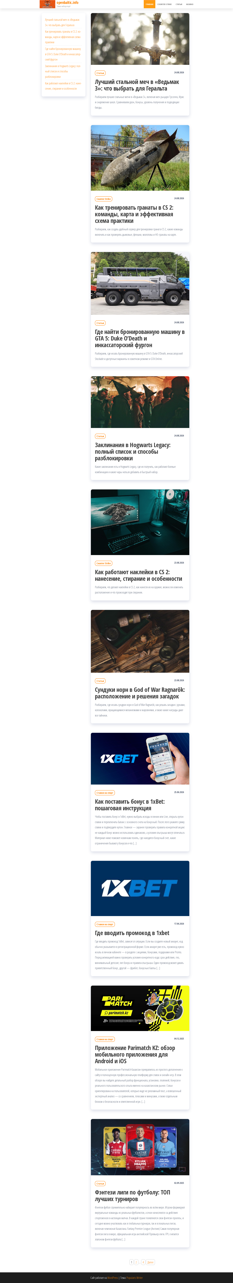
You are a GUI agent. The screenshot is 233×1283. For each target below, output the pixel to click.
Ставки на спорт (105, 792)
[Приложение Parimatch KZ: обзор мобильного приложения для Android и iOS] (140, 1008)
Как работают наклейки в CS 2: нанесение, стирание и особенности (138, 575)
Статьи (179, 4)
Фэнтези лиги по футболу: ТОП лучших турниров (132, 1195)
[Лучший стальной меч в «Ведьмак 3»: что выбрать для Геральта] (140, 39)
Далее (150, 1262)
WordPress (112, 1278)
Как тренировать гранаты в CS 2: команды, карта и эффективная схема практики (134, 214)
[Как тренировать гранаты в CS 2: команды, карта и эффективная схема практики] (140, 157)
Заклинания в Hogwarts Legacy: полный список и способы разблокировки (133, 451)
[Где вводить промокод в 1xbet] (140, 888)
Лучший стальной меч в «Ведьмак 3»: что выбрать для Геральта (137, 84)
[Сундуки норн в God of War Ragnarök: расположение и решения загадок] (140, 641)
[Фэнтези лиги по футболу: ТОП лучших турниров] (140, 1147)
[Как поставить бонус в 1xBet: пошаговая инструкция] (140, 758)
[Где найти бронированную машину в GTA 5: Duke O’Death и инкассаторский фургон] (140, 283)
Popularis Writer (134, 1278)
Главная (149, 4)
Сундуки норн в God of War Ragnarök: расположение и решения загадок (140, 692)
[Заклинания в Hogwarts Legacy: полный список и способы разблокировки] (140, 402)
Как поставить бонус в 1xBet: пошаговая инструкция (130, 804)
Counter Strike (164, 4)
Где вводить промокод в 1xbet (132, 933)
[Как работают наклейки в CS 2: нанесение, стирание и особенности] (140, 522)
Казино (189, 4)
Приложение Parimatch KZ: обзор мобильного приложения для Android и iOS (135, 1054)
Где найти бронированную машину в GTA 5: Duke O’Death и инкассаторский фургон (140, 338)
